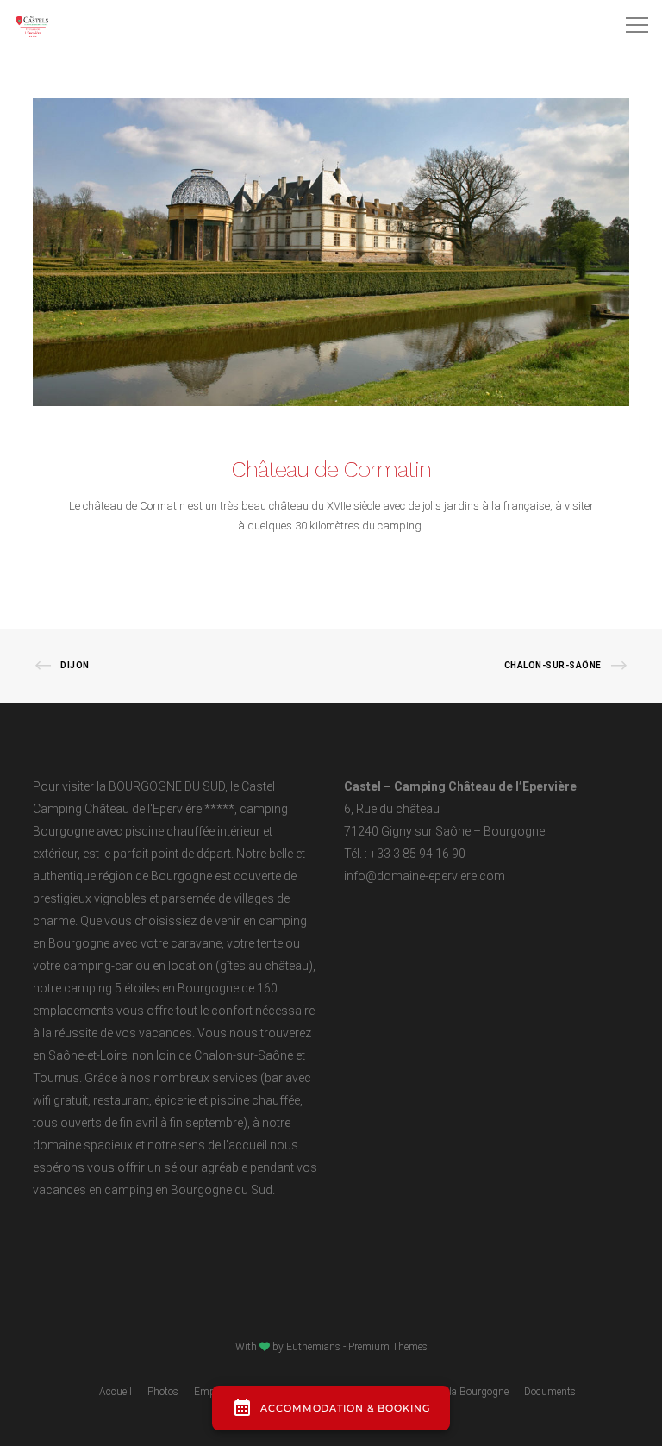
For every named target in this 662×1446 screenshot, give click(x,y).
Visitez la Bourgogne (463, 1392)
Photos (162, 1392)
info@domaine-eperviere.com (424, 876)
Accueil (115, 1392)
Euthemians (313, 1347)
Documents (550, 1392)
